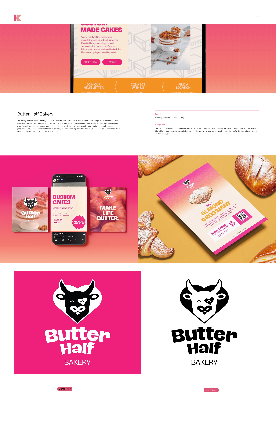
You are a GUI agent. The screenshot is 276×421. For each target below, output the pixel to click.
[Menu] (257, 16)
